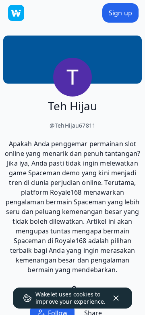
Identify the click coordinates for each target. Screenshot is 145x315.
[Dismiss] (116, 298)
